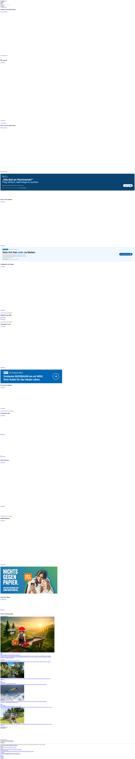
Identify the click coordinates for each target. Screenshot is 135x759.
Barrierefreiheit (6, 753)
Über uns (1, 751)
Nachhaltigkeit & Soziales (29, 751)
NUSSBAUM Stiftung (21, 751)
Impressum (2, 753)
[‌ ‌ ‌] (67, 601)
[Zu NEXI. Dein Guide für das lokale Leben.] (31, 382)
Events (9, 747)
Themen (14, 747)
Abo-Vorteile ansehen (125, 254)
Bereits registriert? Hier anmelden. (12, 745)
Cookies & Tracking (16, 753)
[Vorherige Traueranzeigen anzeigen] (0, 318)
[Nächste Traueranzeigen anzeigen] (1, 318)
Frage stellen (127, 185)
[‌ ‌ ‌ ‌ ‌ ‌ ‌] (67, 330)
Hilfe (1, 749)
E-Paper (4, 747)
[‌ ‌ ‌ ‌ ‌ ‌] (67, 419)
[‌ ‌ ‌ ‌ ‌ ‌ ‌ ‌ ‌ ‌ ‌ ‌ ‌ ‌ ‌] (67, 19)
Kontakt (3, 749)
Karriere (4, 751)
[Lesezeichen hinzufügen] (0, 703)
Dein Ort (1, 747)
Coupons (11, 747)
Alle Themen (2, 609)
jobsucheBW (8, 751)
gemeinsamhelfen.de (14, 751)
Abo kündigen (12, 749)
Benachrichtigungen (18, 749)
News (7, 747)
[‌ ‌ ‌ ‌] (67, 194)
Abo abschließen (7, 749)
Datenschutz (11, 753)
